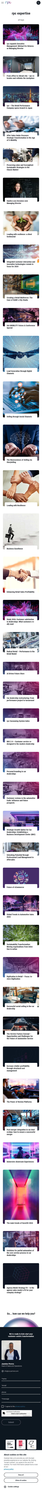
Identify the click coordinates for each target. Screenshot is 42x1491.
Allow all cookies (20, 1480)
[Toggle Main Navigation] (2, 3)
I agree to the (14, 1406)
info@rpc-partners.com (11, 1371)
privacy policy (8, 1469)
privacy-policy (20, 1406)
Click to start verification (18, 1413)
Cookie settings (13, 1487)
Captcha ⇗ (27, 1415)
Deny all (21, 1475)
